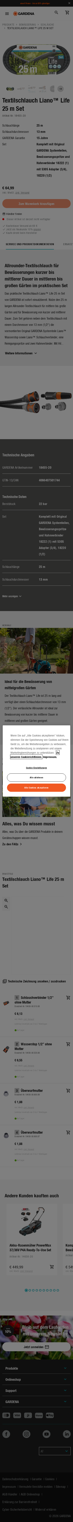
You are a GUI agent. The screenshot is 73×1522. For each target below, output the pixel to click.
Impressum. (50, 757)
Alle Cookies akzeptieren (36, 787)
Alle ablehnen (36, 777)
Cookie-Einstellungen (36, 767)
